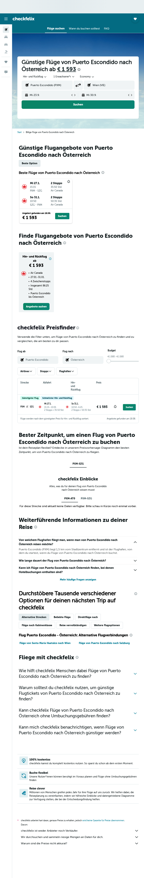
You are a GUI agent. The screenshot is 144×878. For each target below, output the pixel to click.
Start (19, 132)
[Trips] (6, 61)
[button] (6, 19)
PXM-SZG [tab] (78, 463)
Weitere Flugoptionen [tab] (107, 625)
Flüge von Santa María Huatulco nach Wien (45, 643)
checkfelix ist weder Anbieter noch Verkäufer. (49, 830)
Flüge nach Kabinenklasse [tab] (37, 625)
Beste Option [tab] (29, 163)
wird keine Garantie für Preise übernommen (103, 820)
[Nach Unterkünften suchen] (6, 37)
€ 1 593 (66, 69)
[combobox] (87, 76)
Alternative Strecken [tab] (34, 617)
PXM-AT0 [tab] (69, 498)
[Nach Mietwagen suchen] (6, 44)
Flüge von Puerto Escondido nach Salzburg (104, 643)
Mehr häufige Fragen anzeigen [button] (78, 579)
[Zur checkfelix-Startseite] (23, 18)
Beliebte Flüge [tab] (62, 617)
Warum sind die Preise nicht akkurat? (44, 843)
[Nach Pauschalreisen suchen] (6, 51)
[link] (36, 306)
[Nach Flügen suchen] (6, 29)
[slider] (109, 361)
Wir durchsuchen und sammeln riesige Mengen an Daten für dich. (62, 837)
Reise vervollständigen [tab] (73, 625)
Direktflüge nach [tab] (88, 617)
